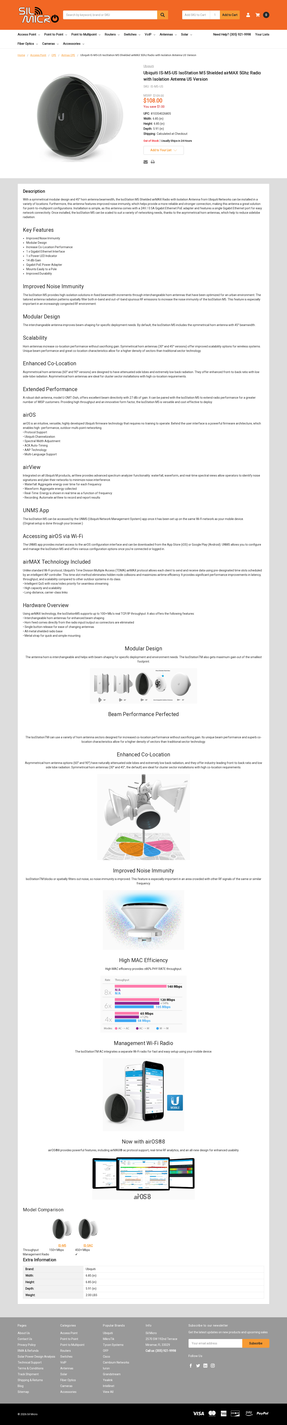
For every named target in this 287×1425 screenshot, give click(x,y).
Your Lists (262, 34)
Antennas (166, 34)
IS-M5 (62, 1245)
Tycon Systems (113, 1344)
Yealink (108, 1380)
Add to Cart (229, 15)
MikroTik (108, 1339)
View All (108, 1392)
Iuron (106, 1368)
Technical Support (30, 1362)
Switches (130, 34)
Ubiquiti (108, 1333)
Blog (21, 1386)
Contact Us (25, 1339)
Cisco (106, 1356)
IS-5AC (88, 1245)
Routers (110, 34)
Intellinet (108, 1386)
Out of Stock (168, 141)
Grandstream (112, 1374)
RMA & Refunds (28, 1350)
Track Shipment (28, 1374)
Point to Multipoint (84, 34)
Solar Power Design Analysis (36, 1356)
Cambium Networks (116, 1362)
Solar (184, 34)
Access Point (27, 34)
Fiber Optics (26, 44)
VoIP (148, 34)
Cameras (48, 44)
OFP (105, 1350)
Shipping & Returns (30, 1380)
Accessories (71, 44)
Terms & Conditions (30, 1368)
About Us (24, 1333)
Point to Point (53, 34)
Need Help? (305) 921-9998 (232, 34)
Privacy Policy (27, 1344)
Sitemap (23, 1392)
